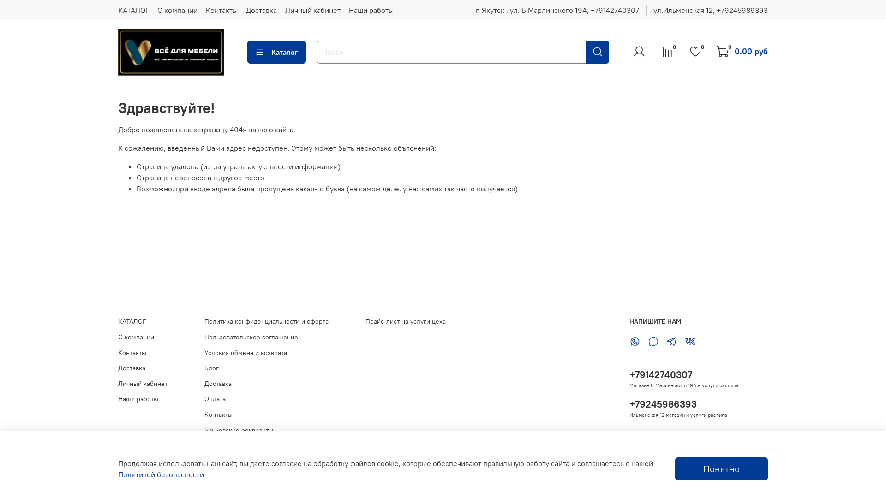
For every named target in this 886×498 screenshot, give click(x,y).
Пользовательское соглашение (251, 337)
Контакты (222, 10)
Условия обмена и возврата (245, 353)
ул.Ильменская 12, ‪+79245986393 (710, 10)
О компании (177, 10)
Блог (211, 368)
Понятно (721, 468)
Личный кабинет (313, 10)
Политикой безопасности (161, 474)
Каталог (284, 52)
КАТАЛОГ (133, 10)
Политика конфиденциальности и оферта (266, 321)
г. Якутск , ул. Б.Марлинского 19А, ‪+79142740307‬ (557, 10)
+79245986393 (663, 404)
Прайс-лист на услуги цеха (405, 321)
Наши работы (371, 10)
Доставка (261, 10)
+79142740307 (660, 374)
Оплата (215, 399)
